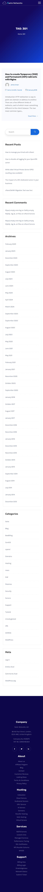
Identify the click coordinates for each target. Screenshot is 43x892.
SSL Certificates (21, 844)
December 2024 (11, 258)
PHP (6, 577)
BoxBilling (8, 535)
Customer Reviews (21, 774)
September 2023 (11, 314)
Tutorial (19, 90)
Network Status (21, 871)
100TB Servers (21, 832)
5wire (9, 90)
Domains (8, 556)
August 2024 (10, 272)
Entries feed (9, 667)
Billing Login (21, 865)
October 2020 (10, 383)
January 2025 (10, 251)
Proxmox (8, 584)
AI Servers (21, 808)
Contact (21, 771)
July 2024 (8, 279)
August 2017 (9, 411)
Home (20, 34)
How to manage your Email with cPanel (19, 152)
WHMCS (8, 633)
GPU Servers (21, 804)
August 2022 (10, 328)
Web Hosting (21, 817)
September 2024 (11, 265)
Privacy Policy (21, 783)
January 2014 (10, 495)
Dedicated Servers (21, 801)
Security (8, 591)
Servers (8, 598)
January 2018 (10, 397)
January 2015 (10, 467)
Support (8, 605)
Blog (6, 528)
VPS (6, 626)
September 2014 (11, 474)
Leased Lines (21, 835)
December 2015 (11, 446)
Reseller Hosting (21, 814)
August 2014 (9, 481)
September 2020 (11, 390)
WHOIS (21, 851)
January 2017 (10, 418)
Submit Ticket (21, 875)
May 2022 (9, 341)
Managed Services (21, 838)
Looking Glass (21, 777)
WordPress (9, 640)
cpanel (7, 549)
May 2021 (8, 355)
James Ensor (15, 85)
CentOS (13, 90)
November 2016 (11, 432)
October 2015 (10, 460)
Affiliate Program (21, 765)
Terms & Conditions (21, 780)
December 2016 (11, 425)
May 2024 (9, 293)
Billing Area (21, 862)
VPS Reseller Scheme (21, 847)
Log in (7, 660)
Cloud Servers (21, 798)
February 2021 (10, 362)
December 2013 (11, 502)
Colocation (21, 795)
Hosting (8, 563)
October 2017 (10, 404)
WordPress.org (10, 681)
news (7, 570)
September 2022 (11, 321)
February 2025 (10, 244)
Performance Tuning (21, 841)
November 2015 (11, 453)
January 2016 (10, 439)
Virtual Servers (21, 820)
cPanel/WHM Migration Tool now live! (18, 190)
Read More (32, 116)
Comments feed (11, 674)
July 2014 (8, 488)
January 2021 (10, 369)
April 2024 (9, 300)
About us (21, 761)
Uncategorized (10, 619)
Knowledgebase (21, 868)
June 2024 (9, 286)
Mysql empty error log (13, 210)
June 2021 (9, 348)
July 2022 (8, 335)
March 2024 (9, 307)
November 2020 (11, 376)
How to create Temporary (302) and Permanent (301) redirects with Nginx (21, 77)
